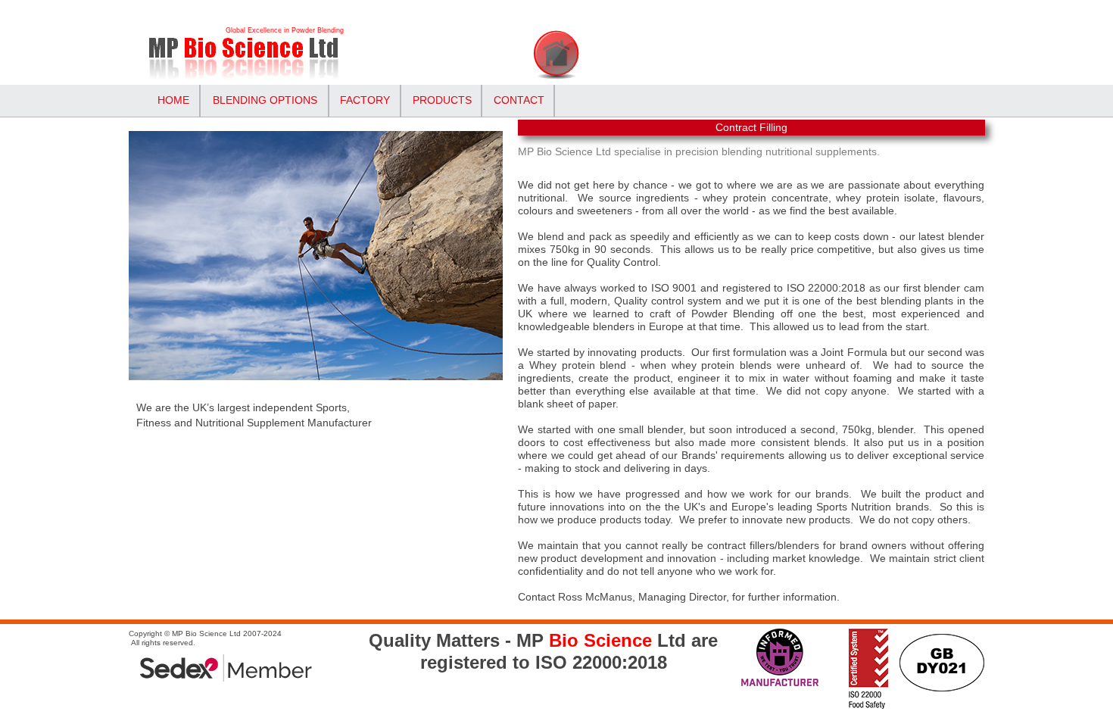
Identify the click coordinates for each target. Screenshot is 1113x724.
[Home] (263, 63)
